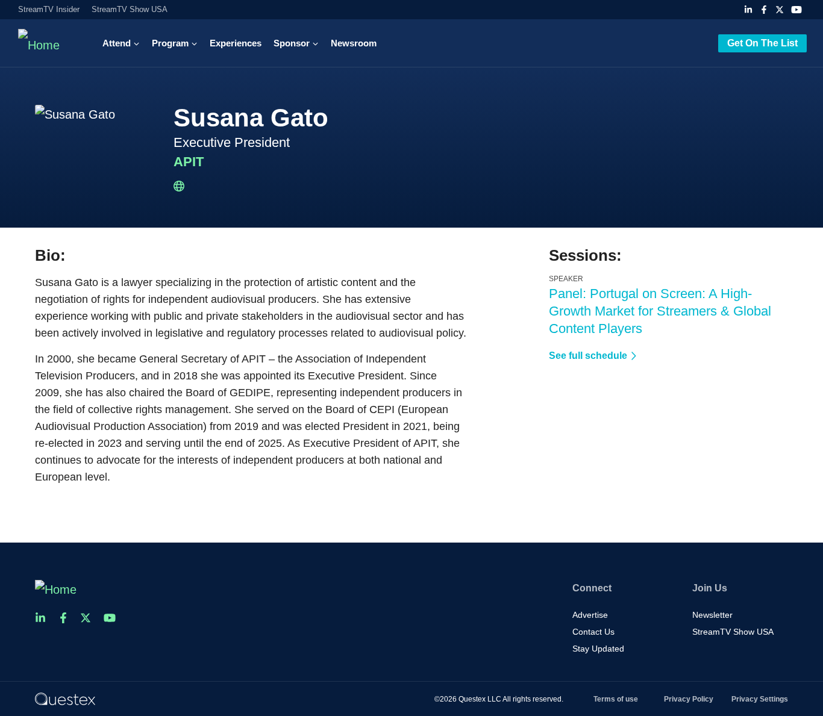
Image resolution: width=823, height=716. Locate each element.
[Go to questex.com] (65, 698)
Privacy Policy (688, 699)
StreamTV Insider (49, 9)
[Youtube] (796, 9)
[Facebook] (764, 9)
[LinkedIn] (748, 9)
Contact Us (593, 632)
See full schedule (588, 355)
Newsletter (712, 615)
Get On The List (762, 43)
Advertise (590, 615)
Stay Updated (598, 648)
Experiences (235, 43)
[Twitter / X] (779, 9)
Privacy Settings (759, 699)
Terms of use (615, 699)
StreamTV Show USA (129, 9)
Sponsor (292, 43)
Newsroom (354, 43)
